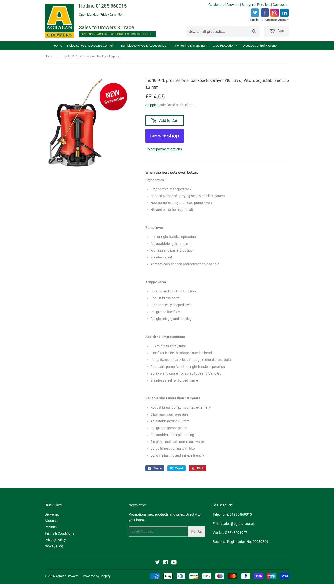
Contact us (281, 5)
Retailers (263, 5)
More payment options (165, 149)
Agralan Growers (67, 576)
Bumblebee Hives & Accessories (144, 45)
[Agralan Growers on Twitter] (157, 563)
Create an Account (277, 20)
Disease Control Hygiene (260, 45)
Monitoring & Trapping (189, 45)
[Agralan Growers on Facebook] (165, 563)
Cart (280, 31)
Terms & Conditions (59, 533)
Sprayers (248, 5)
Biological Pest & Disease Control (90, 45)
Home (58, 45)
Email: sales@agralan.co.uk (234, 524)
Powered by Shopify (96, 576)
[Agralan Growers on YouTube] (174, 563)
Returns (51, 527)
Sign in (254, 20)
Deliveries (52, 514)
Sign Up (196, 531)
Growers (232, 5)
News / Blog (54, 546)
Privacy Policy (55, 540)
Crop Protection (224, 45)
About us (51, 521)
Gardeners (216, 5)
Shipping (152, 105)
